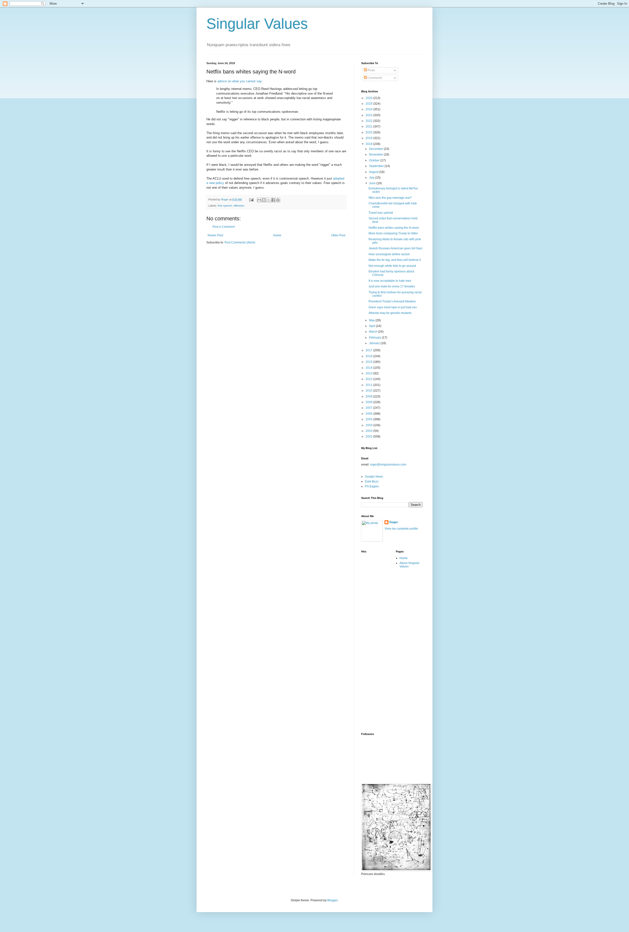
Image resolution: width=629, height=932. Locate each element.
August (374, 172)
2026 (369, 98)
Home (277, 235)
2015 (369, 362)
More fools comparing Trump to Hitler (393, 233)
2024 (369, 109)
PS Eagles (372, 486)
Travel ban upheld (381, 212)
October (374, 160)
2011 (369, 385)
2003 (369, 431)
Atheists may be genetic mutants (390, 313)
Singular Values (257, 23)
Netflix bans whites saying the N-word (394, 227)
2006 (369, 413)
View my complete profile (401, 528)
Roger (393, 522)
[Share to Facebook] (273, 200)
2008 (369, 402)
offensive (238, 205)
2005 (369, 419)
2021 (369, 126)
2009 (369, 396)
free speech (225, 205)
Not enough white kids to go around (392, 266)
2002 (369, 436)
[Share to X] (268, 200)
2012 (369, 379)
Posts (371, 70)
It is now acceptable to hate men (390, 280)
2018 (369, 144)
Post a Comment (224, 226)
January (375, 343)
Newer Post (215, 235)
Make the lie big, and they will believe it (395, 260)
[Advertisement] (380, 650)
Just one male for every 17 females (392, 286)
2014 (369, 367)
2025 (369, 103)
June (372, 183)
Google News (374, 476)
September (377, 166)
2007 (369, 408)
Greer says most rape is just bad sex (393, 307)
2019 (369, 138)
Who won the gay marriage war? (390, 197)
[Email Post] (251, 199)
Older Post (338, 235)
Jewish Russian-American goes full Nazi (395, 248)
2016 (369, 356)
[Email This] (259, 200)
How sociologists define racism (389, 254)
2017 (369, 350)
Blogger (332, 900)
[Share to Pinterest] (277, 200)
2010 (369, 390)
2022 (369, 121)
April (372, 326)
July (372, 177)
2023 (369, 115)
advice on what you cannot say (239, 81)
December (376, 149)
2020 (369, 132)
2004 (369, 425)
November (376, 154)
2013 (369, 373)
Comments (374, 78)
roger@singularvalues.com (388, 464)
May (372, 320)
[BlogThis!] (263, 200)
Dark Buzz (372, 481)
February (375, 337)
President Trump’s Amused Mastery (392, 301)
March (373, 331)
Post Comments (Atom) (240, 242)
